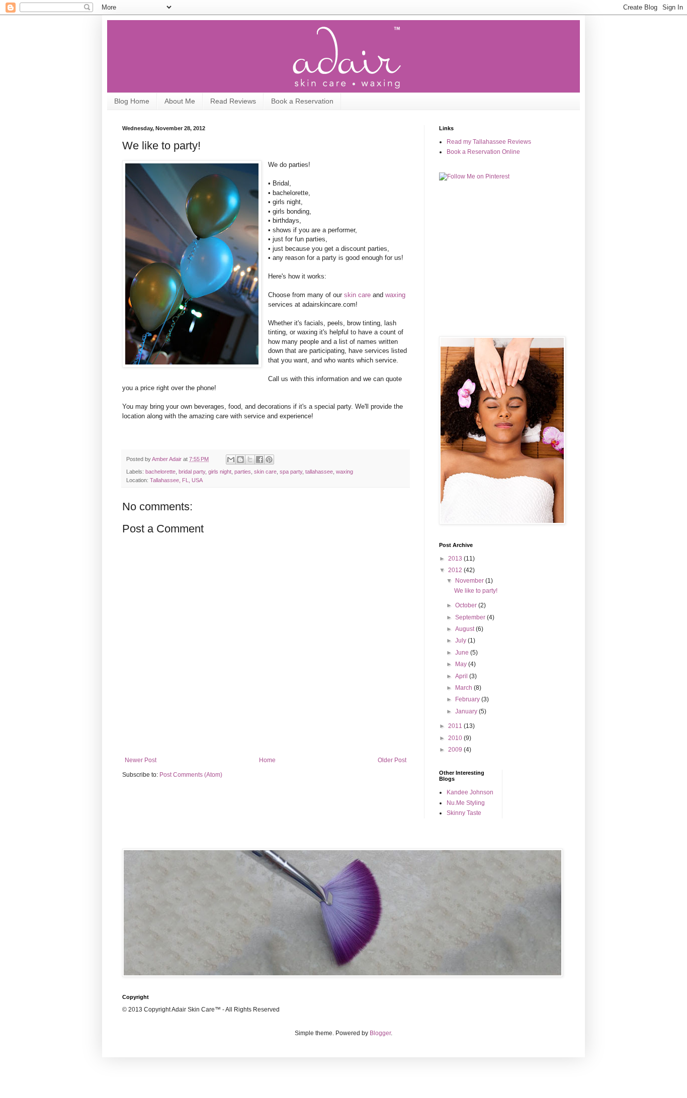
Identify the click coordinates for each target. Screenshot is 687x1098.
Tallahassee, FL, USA (176, 480)
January (467, 711)
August (465, 628)
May (461, 664)
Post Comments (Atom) (190, 774)
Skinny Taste (464, 812)
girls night (219, 472)
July (461, 640)
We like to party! (475, 590)
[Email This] (231, 459)
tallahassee (319, 472)
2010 (456, 738)
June (462, 652)
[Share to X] (250, 459)
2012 (456, 570)
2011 (456, 725)
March (464, 687)
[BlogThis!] (240, 459)
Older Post (392, 760)
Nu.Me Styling (466, 802)
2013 (456, 558)
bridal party (192, 472)
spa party (291, 472)
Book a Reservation (302, 101)
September (471, 617)
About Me (179, 101)
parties (242, 472)
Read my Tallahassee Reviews (489, 141)
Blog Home (131, 101)
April (462, 676)
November (470, 580)
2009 (456, 749)
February (468, 699)
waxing (395, 295)
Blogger (380, 1033)
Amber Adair (167, 459)
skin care (357, 295)
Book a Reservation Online (483, 151)
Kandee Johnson (470, 792)
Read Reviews (233, 101)
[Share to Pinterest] (269, 459)
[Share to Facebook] (259, 459)
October (466, 605)
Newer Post (140, 760)
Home (267, 760)
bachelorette (160, 472)
